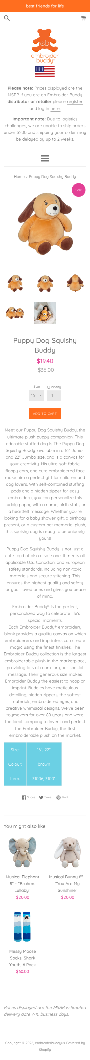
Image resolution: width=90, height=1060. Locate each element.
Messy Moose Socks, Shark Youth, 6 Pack (22, 958)
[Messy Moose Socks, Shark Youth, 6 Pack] (22, 926)
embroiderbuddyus (50, 1043)
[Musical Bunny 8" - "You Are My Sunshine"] (67, 852)
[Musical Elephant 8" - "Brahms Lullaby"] (22, 852)
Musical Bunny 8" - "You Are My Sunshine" (67, 883)
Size (37, 386)
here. (55, 108)
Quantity (54, 387)
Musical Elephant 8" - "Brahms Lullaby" (22, 883)
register (75, 101)
